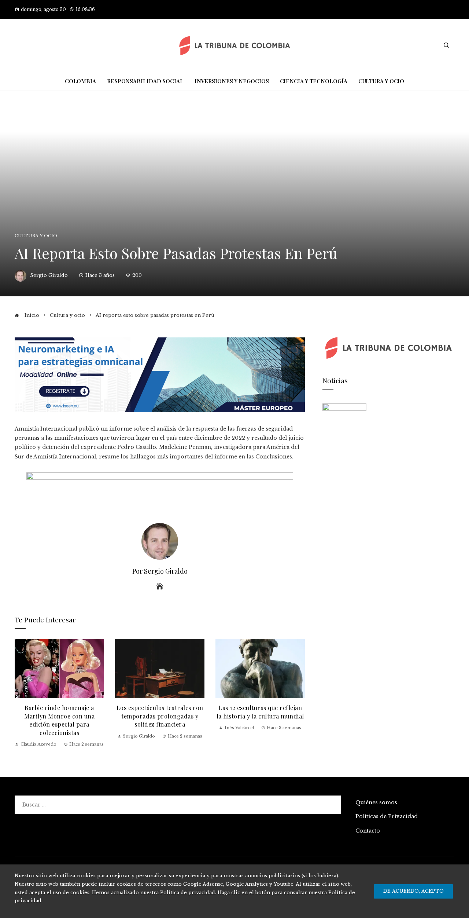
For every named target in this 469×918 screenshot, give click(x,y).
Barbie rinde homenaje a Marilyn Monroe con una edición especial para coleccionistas (59, 720)
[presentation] (22, 693)
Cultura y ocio (36, 236)
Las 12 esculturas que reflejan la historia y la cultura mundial (260, 712)
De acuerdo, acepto (413, 891)
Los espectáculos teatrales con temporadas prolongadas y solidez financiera (160, 716)
